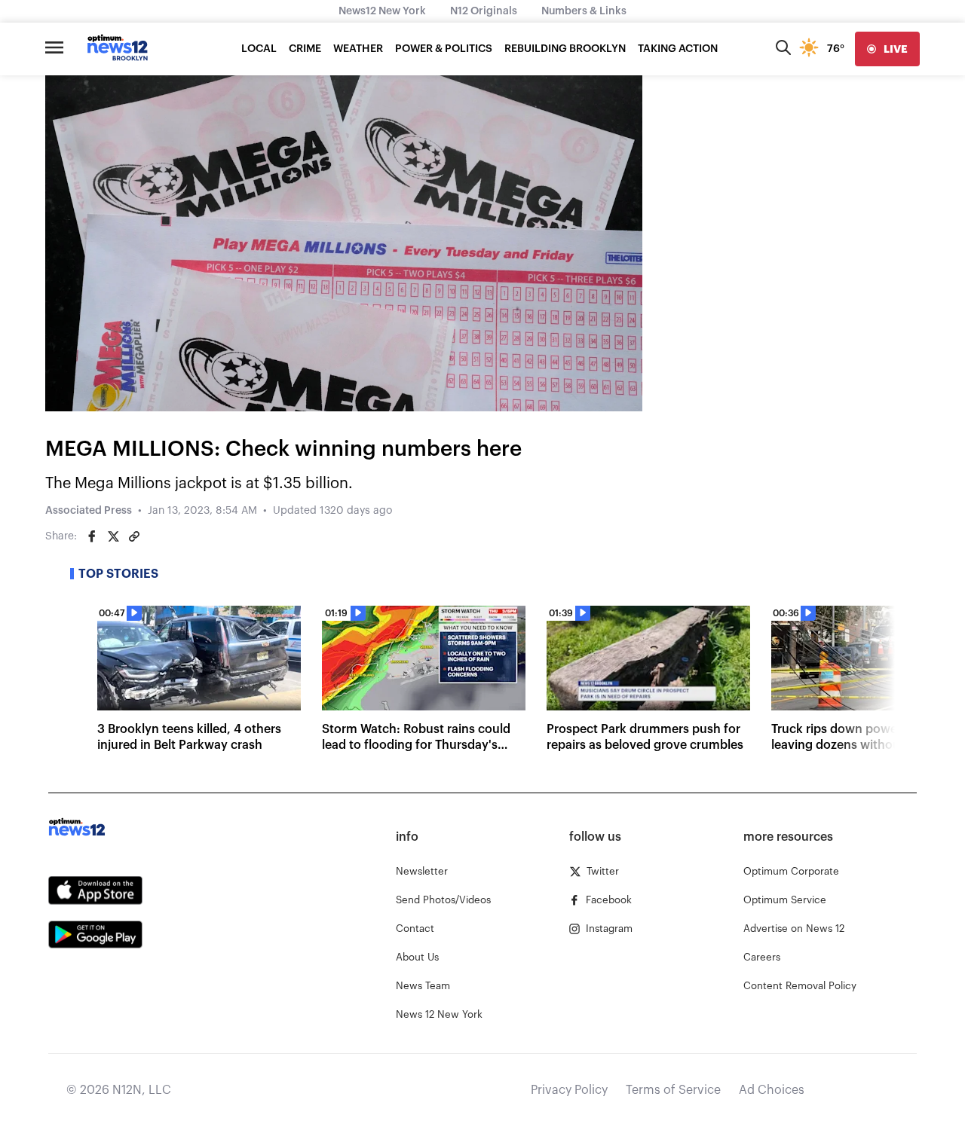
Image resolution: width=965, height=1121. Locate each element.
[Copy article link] (134, 536)
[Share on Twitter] (113, 536)
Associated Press (88, 511)
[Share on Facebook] (92, 536)
